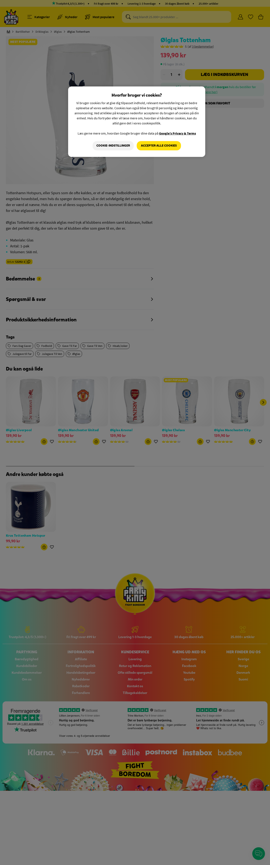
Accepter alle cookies (159, 146)
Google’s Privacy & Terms (177, 133)
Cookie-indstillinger (113, 146)
